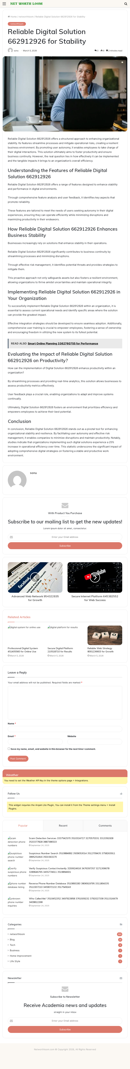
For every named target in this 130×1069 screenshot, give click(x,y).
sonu (33, 473)
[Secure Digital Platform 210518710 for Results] (65, 635)
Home (13, 16)
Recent (63, 825)
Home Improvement (20, 955)
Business (14, 950)
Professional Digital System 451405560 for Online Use (23, 650)
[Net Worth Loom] (26, 3)
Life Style (15, 961)
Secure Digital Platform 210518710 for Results (60, 650)
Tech (12, 945)
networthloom (26, 16)
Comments (105, 825)
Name (12, 723)
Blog (12, 939)
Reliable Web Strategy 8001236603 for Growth (101, 650)
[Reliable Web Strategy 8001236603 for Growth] (105, 635)
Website (71, 736)
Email (12, 736)
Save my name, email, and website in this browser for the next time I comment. (53, 749)
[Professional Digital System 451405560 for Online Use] (25, 635)
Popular (23, 825)
